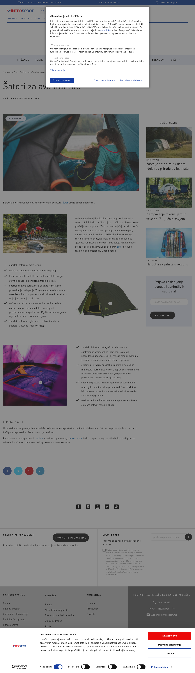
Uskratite (169, 653)
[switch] (85, 666)
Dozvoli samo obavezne (104, 80)
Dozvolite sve (169, 635)
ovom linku (105, 30)
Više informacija (57, 70)
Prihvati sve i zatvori (62, 80)
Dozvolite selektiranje (169, 644)
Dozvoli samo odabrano (131, 80)
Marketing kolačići (62, 57)
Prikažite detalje (159, 667)
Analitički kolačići (62, 45)
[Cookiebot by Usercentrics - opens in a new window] (19, 667)
